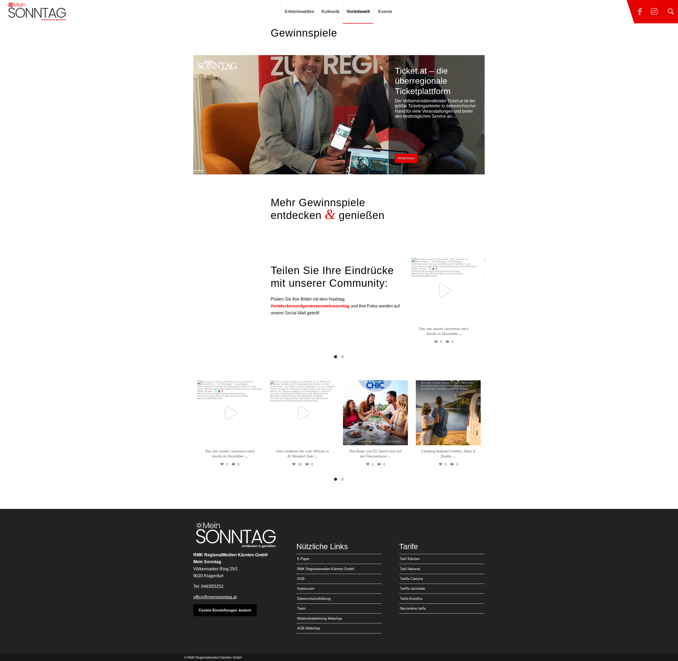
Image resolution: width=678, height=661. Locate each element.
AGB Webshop (308, 628)
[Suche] (671, 12)
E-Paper (303, 559)
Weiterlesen (406, 158)
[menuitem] (299, 11)
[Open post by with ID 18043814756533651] (375, 412)
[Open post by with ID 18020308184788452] (302, 412)
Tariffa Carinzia (411, 579)
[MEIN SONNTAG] (37, 11)
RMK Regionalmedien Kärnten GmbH (325, 569)
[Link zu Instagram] (654, 11)
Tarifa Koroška (411, 599)
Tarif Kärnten (410, 559)
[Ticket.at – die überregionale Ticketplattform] (339, 114)
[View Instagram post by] (471, 316)
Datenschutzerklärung (314, 599)
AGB (301, 579)
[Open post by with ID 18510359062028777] (448, 412)
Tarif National (410, 569)
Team (301, 608)
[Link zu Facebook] (640, 11)
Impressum (305, 589)
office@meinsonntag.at (215, 597)
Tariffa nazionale (412, 589)
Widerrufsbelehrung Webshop (319, 618)
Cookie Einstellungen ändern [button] (225, 610)
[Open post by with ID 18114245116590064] (444, 290)
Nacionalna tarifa (413, 608)
